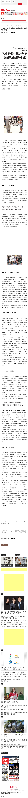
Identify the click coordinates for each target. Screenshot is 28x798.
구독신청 (23, 790)
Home (2, 25)
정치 (2, 593)
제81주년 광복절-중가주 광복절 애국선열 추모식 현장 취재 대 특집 (14, 740)
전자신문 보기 (4, 752)
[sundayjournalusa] (8, 10)
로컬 (2, 717)
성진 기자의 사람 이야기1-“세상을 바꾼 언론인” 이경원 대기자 (21, 565)
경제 (2, 649)
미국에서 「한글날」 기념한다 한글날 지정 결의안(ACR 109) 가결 (7, 565)
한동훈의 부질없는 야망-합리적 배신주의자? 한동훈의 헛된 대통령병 (13, 617)
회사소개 (2, 790)
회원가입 (24, 4)
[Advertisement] (14, 569)
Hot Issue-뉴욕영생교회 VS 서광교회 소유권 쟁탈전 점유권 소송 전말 (14, 713)
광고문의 (7, 790)
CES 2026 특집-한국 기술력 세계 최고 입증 (13, 677)
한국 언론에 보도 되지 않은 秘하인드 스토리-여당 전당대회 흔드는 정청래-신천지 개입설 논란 (13, 622)
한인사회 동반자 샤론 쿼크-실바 (10, 702)
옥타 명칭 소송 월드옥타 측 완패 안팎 (12, 709)
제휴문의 (19, 790)
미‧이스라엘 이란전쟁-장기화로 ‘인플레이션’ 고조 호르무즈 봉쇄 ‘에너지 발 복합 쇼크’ (13, 674)
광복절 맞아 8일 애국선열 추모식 (11, 744)
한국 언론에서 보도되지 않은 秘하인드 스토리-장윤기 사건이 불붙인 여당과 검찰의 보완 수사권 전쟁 (14, 626)
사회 (4, 25)
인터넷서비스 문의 (13, 790)
